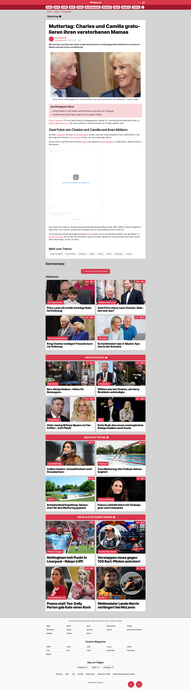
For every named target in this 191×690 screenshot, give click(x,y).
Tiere (68, 650)
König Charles (55, 120)
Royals (90, 234)
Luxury (109, 647)
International (66, 12)
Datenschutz (90, 674)
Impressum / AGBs (103, 674)
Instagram (60, 135)
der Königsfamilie (80, 135)
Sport (88, 626)
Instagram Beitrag (76, 219)
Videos (68, 629)
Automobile (111, 650)
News (48, 626)
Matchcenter (111, 626)
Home (49, 12)
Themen (69, 633)
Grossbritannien (61, 40)
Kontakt (80, 674)
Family (129, 647)
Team (67, 674)
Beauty (48, 654)
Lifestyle (49, 633)
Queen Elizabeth (107, 142)
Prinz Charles (74, 137)
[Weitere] (142, 7)
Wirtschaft (50, 629)
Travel (89, 650)
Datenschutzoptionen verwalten (124, 674)
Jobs (73, 674)
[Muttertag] (95, 16)
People (56, 12)
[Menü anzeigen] (143, 2)
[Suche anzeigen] (140, 2)
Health (48, 647)
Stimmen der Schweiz (134, 629)
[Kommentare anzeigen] (139, 684)
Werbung (59, 674)
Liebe (88, 647)
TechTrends (131, 650)
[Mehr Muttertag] (95, 437)
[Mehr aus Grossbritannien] (95, 517)
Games (109, 629)
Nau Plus (90, 629)
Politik (68, 626)
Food (48, 650)
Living (68, 647)
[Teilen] (131, 684)
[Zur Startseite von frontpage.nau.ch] (95, 2)
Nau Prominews (61, 38)
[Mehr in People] (95, 357)
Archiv (89, 633)
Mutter (84, 142)
